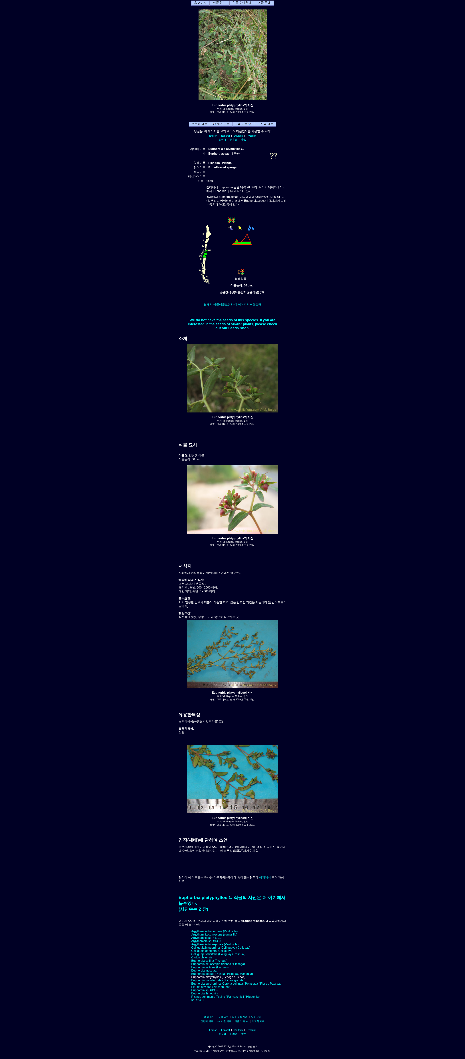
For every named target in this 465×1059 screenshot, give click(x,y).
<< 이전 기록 (224, 1021)
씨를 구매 (256, 1017)
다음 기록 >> (241, 1021)
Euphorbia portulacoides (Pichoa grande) (217, 980)
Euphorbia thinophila (204, 993)
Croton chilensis (201, 957)
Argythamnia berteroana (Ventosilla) (214, 931)
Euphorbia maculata (204, 970)
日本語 (233, 139)
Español (225, 135)
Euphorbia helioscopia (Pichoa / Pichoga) (218, 964)
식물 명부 (223, 1017)
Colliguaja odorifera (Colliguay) (211, 950)
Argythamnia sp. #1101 (206, 937)
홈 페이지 (209, 1017)
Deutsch (238, 135)
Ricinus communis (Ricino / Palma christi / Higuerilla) (225, 996)
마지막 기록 (258, 1021)
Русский (251, 135)
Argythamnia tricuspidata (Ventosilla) (214, 944)
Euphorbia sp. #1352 (204, 990)
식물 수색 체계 (240, 1017)
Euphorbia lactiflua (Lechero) (210, 967)
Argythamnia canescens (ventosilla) (214, 934)
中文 (243, 139)
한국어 (222, 139)
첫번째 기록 (207, 1021)
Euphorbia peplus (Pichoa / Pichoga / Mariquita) (222, 973)
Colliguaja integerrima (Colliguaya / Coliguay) (220, 947)
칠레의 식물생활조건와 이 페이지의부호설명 (232, 304)
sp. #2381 (197, 1000)
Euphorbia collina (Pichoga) (209, 960)
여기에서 (265, 877)
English (213, 135)
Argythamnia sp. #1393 (206, 941)
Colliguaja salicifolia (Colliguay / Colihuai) (218, 954)
